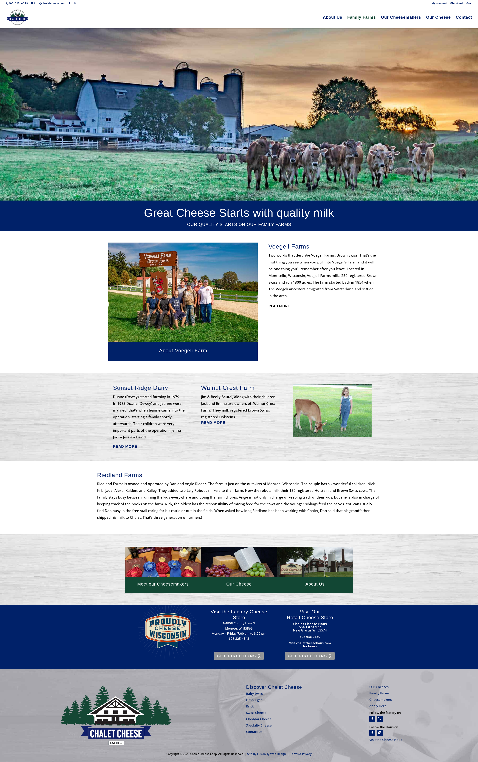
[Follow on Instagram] (380, 733)
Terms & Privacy (301, 754)
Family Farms (361, 18)
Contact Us (254, 732)
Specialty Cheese (259, 725)
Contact (464, 18)
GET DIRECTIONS (236, 656)
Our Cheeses (379, 687)
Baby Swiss (254, 693)
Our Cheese (438, 18)
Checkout (456, 3)
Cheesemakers (380, 699)
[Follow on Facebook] (372, 719)
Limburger (254, 700)
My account (439, 3)
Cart (469, 3)
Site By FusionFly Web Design (266, 754)
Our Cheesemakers (401, 18)
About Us (332, 18)
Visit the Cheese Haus (385, 740)
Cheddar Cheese (258, 719)
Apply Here (377, 706)
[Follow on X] (380, 719)
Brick (250, 706)
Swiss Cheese (256, 712)
